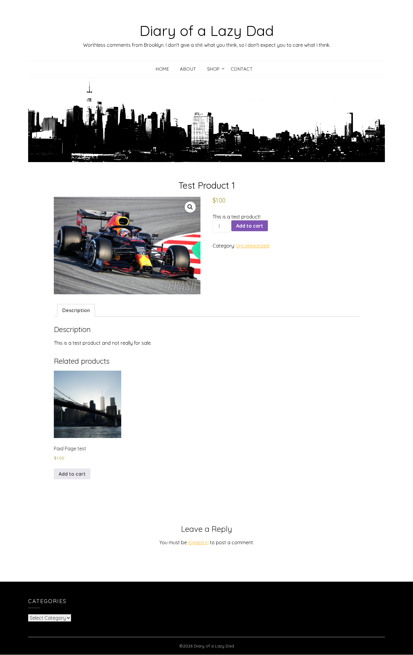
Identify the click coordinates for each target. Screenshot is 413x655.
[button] (190, 207)
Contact (242, 69)
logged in (198, 542)
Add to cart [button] (72, 474)
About (188, 69)
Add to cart (249, 226)
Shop (213, 69)
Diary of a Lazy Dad (206, 30)
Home (162, 69)
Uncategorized (252, 246)
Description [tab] (76, 310)
